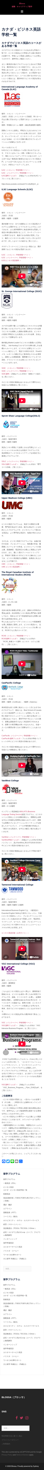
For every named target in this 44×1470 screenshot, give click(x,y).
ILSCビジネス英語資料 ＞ (11, 260)
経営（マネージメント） (12, 1224)
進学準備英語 (8, 1243)
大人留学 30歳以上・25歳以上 (14, 1259)
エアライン (7, 1208)
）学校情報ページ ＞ (25, 1022)
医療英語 (6, 1194)
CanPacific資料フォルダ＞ (12, 738)
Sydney (36, 1466)
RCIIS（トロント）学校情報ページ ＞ (16, 636)
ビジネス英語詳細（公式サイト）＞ (15, 933)
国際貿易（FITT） (10, 1212)
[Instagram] (26, 1418)
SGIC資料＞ (6, 374)
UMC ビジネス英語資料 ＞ (12, 567)
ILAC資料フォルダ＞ (9, 176)
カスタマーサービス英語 (12, 1247)
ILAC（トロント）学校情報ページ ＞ (16, 170)
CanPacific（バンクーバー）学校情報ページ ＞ (20, 736)
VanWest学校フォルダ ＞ (11, 840)
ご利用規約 (6, 1444)
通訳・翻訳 (7, 1205)
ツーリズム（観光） (11, 1216)
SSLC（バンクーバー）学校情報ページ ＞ (18, 461)
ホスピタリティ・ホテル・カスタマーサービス (21, 1220)
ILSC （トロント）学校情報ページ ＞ (16, 255)
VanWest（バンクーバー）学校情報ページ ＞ (19, 837)
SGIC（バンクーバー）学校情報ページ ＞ (18, 371)
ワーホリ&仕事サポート (12, 1255)
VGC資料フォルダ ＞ (10, 1025)
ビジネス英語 (8, 1187)
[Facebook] (17, 1418)
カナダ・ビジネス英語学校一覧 (15, 1190)
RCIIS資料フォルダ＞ (10, 639)
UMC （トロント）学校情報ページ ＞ (16, 564)
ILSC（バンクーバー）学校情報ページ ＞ (17, 257)
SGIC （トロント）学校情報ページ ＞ (16, 368)
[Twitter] (21, 1418)
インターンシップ (10, 1239)
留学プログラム (9, 1179)
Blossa (22, 3)
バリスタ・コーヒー (11, 1251)
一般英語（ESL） (10, 1183)
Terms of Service (22, 1455)
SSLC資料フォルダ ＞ (10, 464)
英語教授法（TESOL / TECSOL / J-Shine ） (20, 1228)
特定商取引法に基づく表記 (12, 1436)
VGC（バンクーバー (9, 1022)
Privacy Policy (7, 1455)
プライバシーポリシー (10, 1440)
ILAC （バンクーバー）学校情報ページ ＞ (18, 173)
